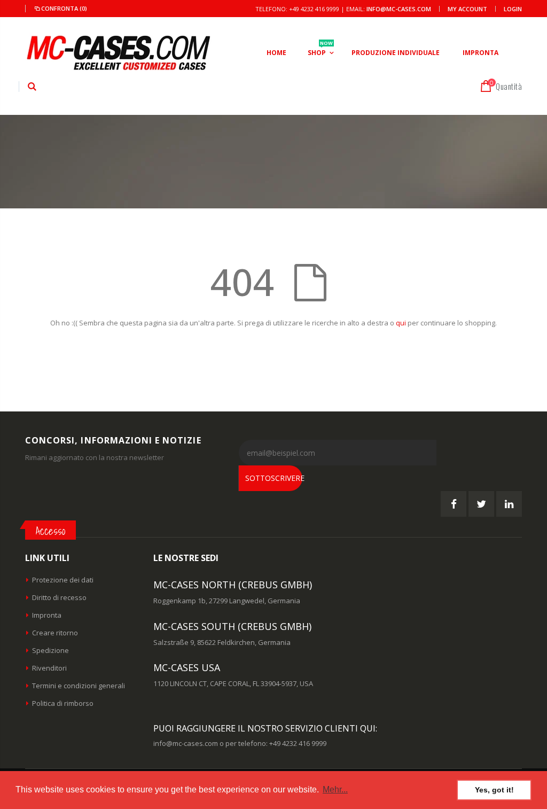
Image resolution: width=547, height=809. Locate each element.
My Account (467, 9)
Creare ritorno (55, 632)
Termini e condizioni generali (78, 685)
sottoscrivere (273, 478)
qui (401, 323)
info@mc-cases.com (398, 9)
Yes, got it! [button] (494, 789)
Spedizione (50, 650)
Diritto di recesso (59, 597)
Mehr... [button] (335, 789)
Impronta (46, 615)
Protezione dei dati (62, 580)
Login (513, 9)
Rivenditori (49, 668)
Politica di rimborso (62, 703)
